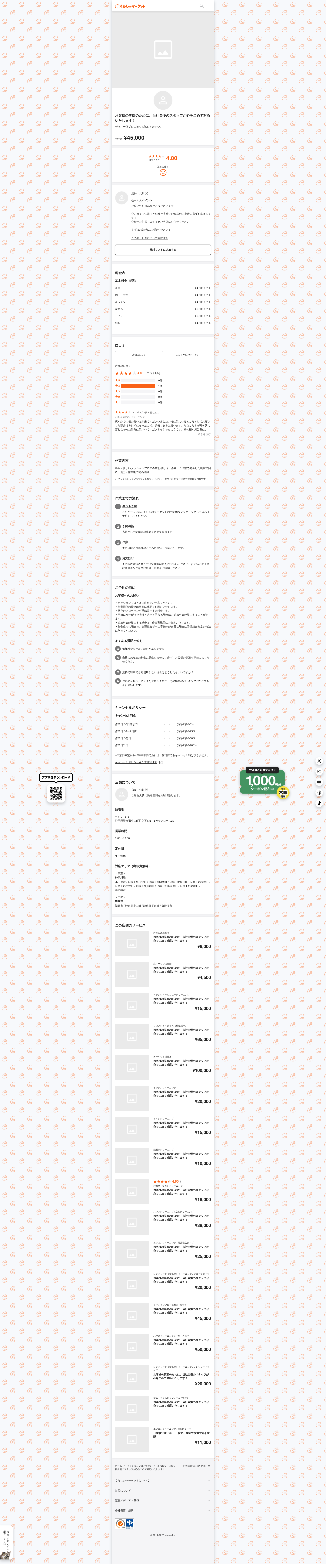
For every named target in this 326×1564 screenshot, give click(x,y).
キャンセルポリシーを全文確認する (136, 762)
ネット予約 (129, 506)
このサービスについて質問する (149, 238)
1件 (160, 386)
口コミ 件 (154, 159)
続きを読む (204, 434)
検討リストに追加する (163, 249)
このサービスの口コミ (187, 354)
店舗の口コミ (139, 354)
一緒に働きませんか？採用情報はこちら (6, 1539)
